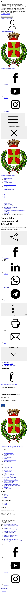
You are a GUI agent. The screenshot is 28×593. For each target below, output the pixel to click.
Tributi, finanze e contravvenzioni (12, 485)
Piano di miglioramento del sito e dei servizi (14, 541)
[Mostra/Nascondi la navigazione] (13, 119)
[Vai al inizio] (1, 403)
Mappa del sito (4, 588)
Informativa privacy (8, 536)
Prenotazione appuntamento (10, 529)
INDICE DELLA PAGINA (14, 347)
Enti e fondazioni (8, 457)
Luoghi (5, 503)
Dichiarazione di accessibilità (11, 539)
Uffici (5, 455)
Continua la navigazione (6, 16)
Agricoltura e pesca (8, 467)
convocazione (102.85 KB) (9, 384)
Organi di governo (8, 453)
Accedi (2, 200)
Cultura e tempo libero (9, 476)
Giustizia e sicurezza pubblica (11, 480)
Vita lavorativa (7, 488)
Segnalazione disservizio (10, 531)
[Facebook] (4, 194)
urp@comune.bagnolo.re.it (10, 524)
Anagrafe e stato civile (9, 470)
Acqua (5, 186)
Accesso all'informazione (10, 185)
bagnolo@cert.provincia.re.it (11, 525)
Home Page (6, 203)
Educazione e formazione (10, 477)
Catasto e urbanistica (9, 474)
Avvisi (5, 497)
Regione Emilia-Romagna (7, 18)
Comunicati (6, 495)
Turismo (6, 487)
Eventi (5, 504)
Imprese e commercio (9, 481)
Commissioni (7, 208)
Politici (5, 458)
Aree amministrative (9, 454)
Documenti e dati (8, 206)
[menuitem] (5, 260)
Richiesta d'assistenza (9, 532)
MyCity (4, 591)
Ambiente (6, 468)
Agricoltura (6, 187)
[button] (8, 178)
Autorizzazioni (7, 471)
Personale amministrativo (10, 460)
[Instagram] (4, 197)
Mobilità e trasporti (8, 482)
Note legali (6, 538)
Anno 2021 (6, 213)
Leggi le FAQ (7, 528)
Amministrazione (8, 204)
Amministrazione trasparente (11, 535)
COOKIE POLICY (5, 14)
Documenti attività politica (10, 207)
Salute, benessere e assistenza (11, 484)
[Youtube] (4, 196)
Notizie (5, 494)
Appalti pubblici (8, 473)
